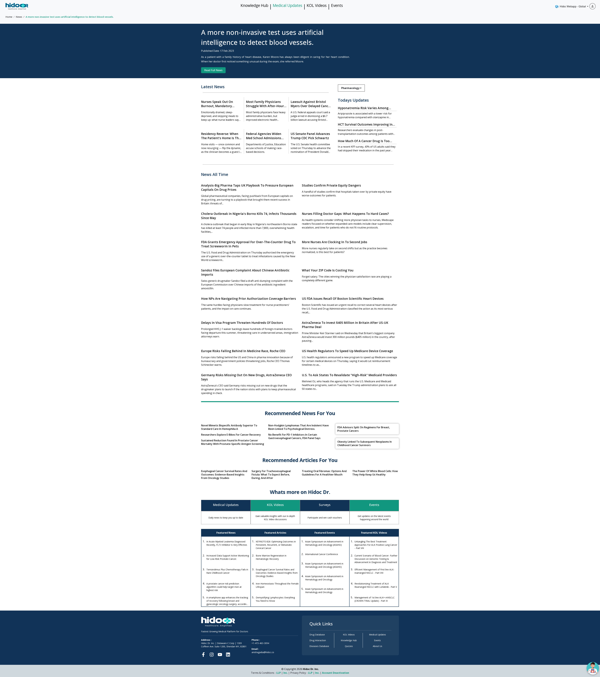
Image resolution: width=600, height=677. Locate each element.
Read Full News (213, 70)
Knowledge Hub (254, 5)
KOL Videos (317, 5)
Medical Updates (287, 5)
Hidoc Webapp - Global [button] (572, 6)
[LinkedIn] (228, 654)
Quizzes (349, 646)
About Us (377, 646)
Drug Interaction (317, 640)
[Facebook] (204, 654)
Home (8, 16)
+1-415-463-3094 (260, 643)
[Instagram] (212, 654)
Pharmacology (350, 88)
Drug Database (317, 634)
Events (337, 5)
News (19, 16)
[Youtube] (220, 654)
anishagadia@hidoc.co (263, 652)
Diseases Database (319, 646)
